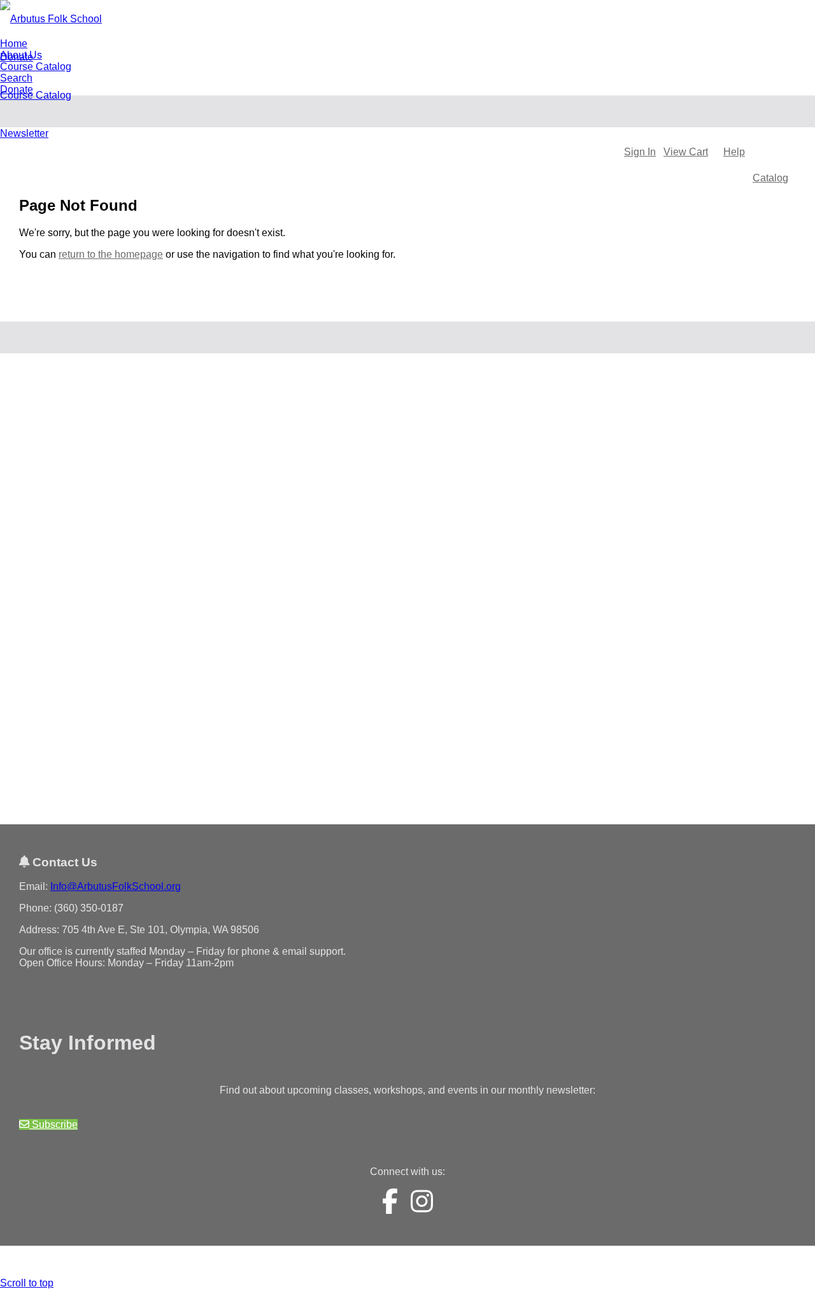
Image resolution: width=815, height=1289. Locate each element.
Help (734, 151)
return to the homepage (111, 254)
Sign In (640, 151)
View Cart (685, 151)
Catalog (770, 178)
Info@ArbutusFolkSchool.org (115, 886)
